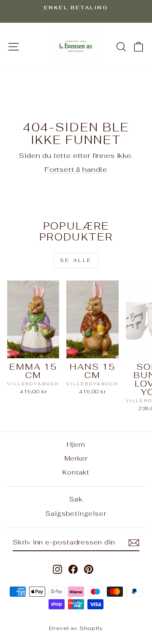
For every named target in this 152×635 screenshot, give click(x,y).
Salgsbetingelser (76, 514)
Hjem (76, 444)
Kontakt (76, 472)
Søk (75, 499)
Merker (76, 458)
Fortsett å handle (76, 169)
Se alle (76, 260)
